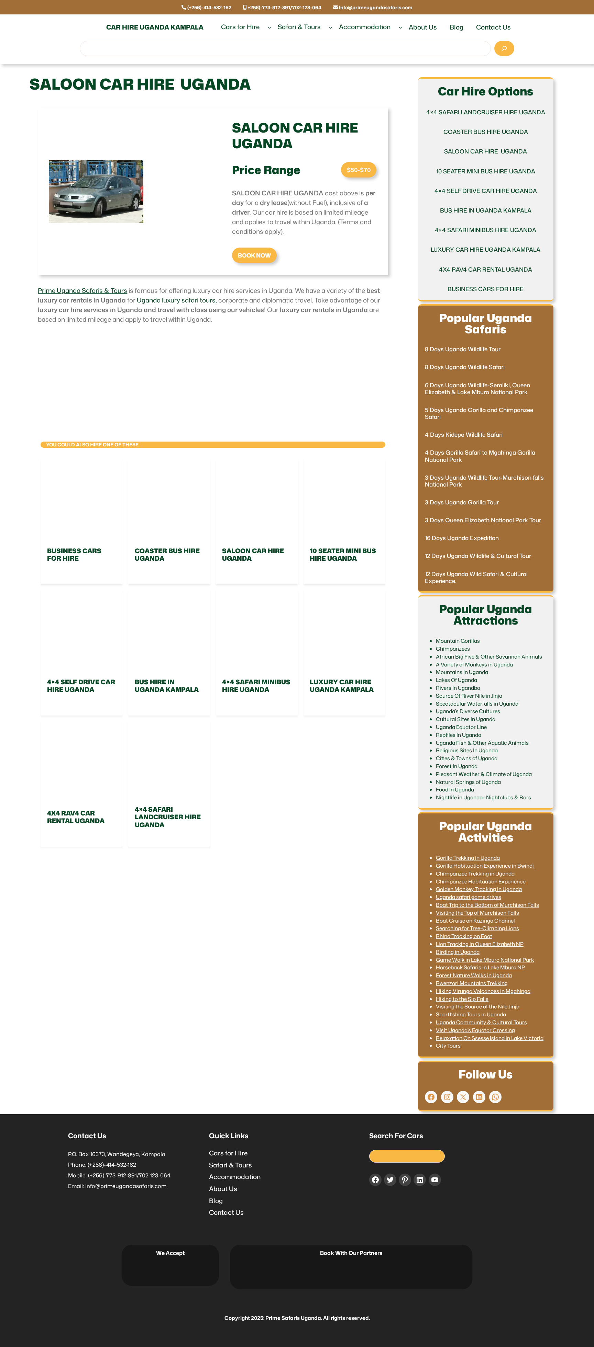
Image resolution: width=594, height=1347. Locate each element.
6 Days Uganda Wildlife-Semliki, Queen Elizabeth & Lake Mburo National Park (477, 389)
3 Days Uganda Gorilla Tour (462, 502)
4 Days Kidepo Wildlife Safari (464, 434)
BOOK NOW (254, 255)
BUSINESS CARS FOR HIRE (74, 554)
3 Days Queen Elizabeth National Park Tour (483, 520)
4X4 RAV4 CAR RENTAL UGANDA (75, 817)
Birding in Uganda (458, 952)
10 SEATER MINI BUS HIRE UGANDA (343, 554)
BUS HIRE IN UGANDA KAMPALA (167, 686)
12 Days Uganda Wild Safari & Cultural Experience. (476, 577)
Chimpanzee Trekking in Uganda (475, 873)
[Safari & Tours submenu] (330, 27)
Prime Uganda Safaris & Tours (82, 290)
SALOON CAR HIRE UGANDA (253, 554)
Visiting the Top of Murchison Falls (477, 912)
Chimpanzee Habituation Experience (481, 881)
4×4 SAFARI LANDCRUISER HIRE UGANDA (168, 817)
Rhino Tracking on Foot (464, 936)
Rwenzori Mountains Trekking (472, 983)
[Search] (504, 48)
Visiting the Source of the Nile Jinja (477, 1006)
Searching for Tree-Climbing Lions (477, 928)
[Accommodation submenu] (400, 27)
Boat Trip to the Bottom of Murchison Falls (487, 905)
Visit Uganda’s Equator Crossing (475, 1030)
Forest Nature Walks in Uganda (474, 975)
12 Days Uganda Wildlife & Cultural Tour (478, 555)
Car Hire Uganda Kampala (155, 27)
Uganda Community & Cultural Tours (481, 1022)
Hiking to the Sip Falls (462, 999)
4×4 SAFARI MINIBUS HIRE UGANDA (256, 686)
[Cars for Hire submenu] (269, 27)
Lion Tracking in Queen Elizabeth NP (480, 944)
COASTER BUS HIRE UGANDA (167, 554)
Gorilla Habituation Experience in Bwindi (485, 865)
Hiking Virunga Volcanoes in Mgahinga (483, 991)
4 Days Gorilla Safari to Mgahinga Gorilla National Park (480, 456)
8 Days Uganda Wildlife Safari (465, 367)
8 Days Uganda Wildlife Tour (462, 349)
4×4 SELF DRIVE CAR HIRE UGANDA (81, 686)
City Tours (448, 1045)
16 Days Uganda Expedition (462, 538)
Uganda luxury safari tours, (177, 300)
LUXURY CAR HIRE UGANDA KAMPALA (342, 686)
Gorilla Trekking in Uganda (468, 857)
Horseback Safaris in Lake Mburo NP (480, 967)
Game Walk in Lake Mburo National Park (485, 959)
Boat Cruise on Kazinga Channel (475, 920)
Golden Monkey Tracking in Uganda (479, 889)
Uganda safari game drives (468, 897)
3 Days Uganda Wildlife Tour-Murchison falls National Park (484, 481)
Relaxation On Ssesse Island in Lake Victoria (489, 1038)
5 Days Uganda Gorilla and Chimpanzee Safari (479, 413)
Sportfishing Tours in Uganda (471, 1014)
